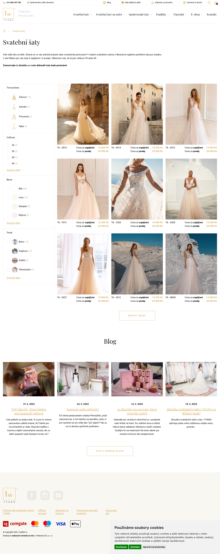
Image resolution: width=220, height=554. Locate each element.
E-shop (195, 14)
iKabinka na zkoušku (164, 2)
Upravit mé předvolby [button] (154, 547)
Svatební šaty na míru (109, 14)
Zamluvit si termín (194, 2)
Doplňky (161, 14)
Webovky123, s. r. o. (44, 536)
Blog (109, 2)
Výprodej (178, 14)
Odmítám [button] (135, 547)
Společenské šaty (139, 14)
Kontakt (211, 14)
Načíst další (137, 315)
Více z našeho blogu (110, 451)
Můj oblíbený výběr (133, 2)
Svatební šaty (81, 14)
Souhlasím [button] (121, 547)
